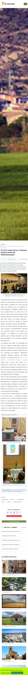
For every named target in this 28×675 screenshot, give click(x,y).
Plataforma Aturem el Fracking (18, 360)
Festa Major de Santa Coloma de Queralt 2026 (11, 531)
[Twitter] (17, 513)
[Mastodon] (14, 513)
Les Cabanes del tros (9, 626)
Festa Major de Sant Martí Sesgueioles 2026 (11, 540)
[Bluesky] (11, 513)
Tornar (4, 259)
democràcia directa (20, 499)
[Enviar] (20, 513)
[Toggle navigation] (25, 4)
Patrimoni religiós (8, 661)
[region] (14, 671)
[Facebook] (8, 513)
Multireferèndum (5, 499)
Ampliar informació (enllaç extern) (15, 491)
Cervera (3, 501)
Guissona (9, 501)
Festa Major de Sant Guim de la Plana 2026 (10, 544)
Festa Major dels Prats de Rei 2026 (9, 535)
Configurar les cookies (5, 672)
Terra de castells (8, 643)
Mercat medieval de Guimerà (11, 574)
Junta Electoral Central (17, 501)
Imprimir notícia (12, 259)
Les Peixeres (6, 592)
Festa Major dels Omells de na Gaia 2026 (10, 548)
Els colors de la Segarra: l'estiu (11, 609)
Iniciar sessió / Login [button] (14, 521)
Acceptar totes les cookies (17, 672)
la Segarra (12, 499)
